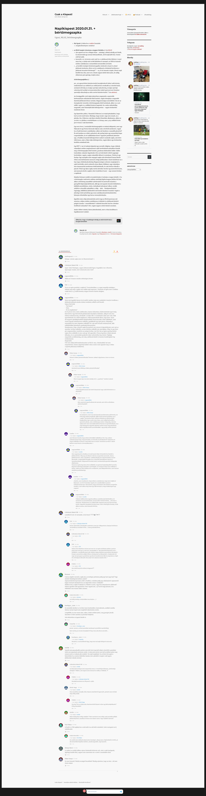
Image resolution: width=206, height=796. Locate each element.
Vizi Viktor (79, 738)
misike (78, 666)
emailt (109, 232)
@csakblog (141, 46)
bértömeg (57, 54)
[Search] (149, 157)
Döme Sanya (82, 366)
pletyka (66, 54)
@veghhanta (136, 47)
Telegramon (103, 234)
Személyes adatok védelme (70, 782)
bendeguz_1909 (81, 626)
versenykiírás (65, 56)
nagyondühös (80, 355)
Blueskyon (104, 232)
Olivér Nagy (73, 687)
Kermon (79, 597)
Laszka (80, 452)
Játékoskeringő (116, 14)
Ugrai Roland (58, 56)
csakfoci (91, 43)
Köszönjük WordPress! (85, 782)
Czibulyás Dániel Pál (82, 523)
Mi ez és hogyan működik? (135, 49)
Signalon (94, 234)
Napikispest (58, 52)
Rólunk (105, 14)
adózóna (113, 92)
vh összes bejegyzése (116, 234)
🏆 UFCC (128, 14)
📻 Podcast (136, 14)
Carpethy (81, 639)
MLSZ (110, 50)
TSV (80, 536)
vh (55, 47)
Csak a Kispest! (63, 14)
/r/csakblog (147, 14)
